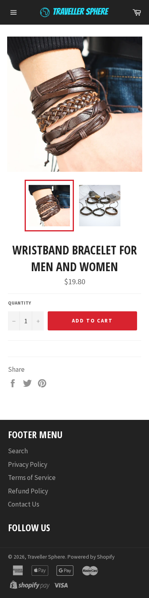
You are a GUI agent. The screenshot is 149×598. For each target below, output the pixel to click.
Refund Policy (28, 491)
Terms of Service (32, 477)
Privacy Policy (27, 464)
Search (18, 451)
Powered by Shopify (91, 556)
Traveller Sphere (46, 556)
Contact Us (23, 504)
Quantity (19, 303)
